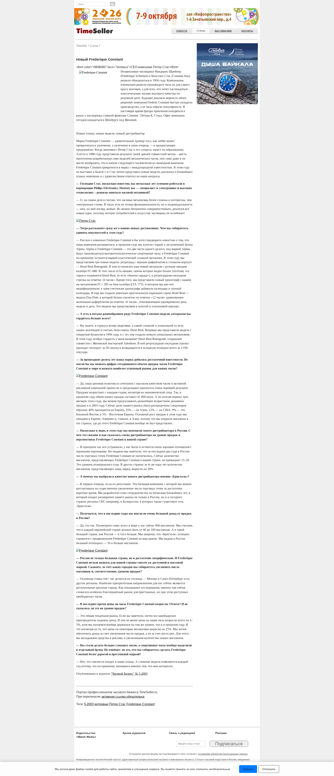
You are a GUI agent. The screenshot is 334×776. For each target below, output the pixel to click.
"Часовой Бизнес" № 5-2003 (129, 673)
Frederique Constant (140, 704)
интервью (101, 704)
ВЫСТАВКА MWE (223, 31)
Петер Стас (117, 704)
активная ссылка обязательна (122, 696)
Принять (248, 769)
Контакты (247, 31)
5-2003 (89, 704)
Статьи (201, 31)
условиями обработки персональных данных (223, 754)
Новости (181, 31)
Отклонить (268, 769)
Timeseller (81, 45)
